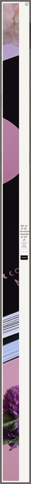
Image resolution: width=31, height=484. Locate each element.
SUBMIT (24, 258)
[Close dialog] (27, 4)
